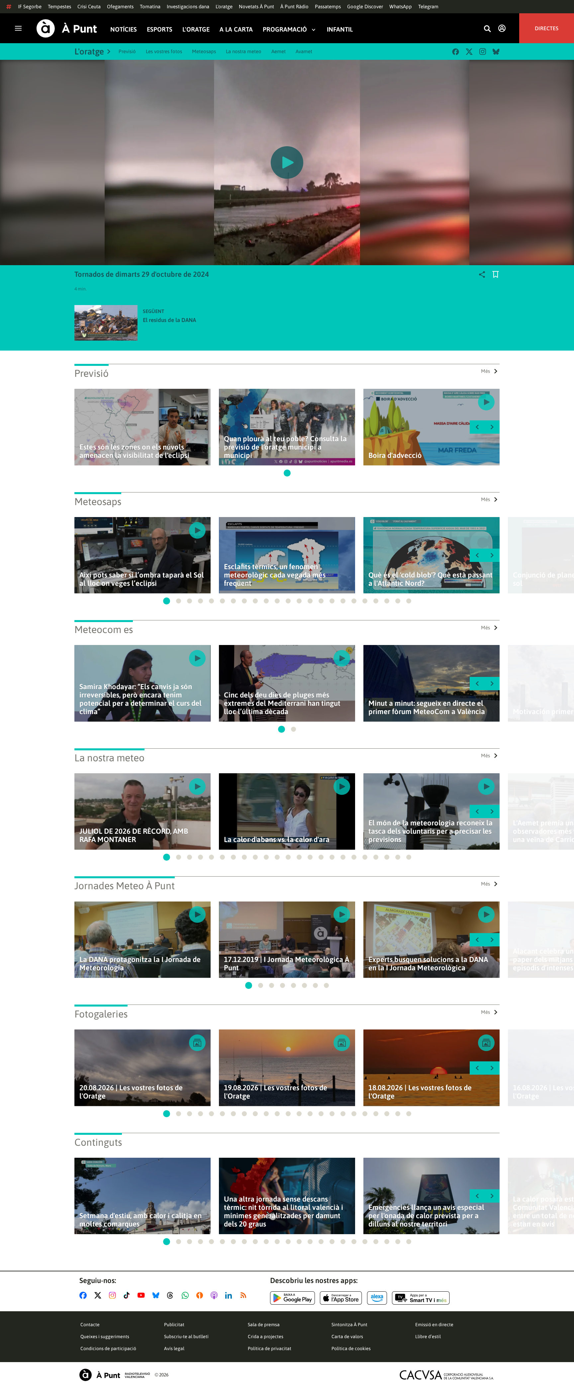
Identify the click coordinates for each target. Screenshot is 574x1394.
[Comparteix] (482, 274)
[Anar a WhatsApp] (186, 1295)
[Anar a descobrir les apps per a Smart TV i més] (421, 1298)
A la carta (236, 29)
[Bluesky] (496, 52)
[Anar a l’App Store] (341, 1298)
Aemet (278, 51)
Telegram (428, 6)
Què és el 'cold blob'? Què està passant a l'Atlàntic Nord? (430, 579)
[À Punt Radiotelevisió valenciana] (114, 1375)
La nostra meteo (243, 51)
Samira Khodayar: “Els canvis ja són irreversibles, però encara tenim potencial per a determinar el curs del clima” (140, 699)
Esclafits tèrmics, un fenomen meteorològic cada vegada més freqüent (275, 575)
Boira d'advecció (395, 455)
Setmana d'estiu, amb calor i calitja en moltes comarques (140, 1220)
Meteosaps (204, 51)
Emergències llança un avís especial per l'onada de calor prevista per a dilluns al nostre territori (426, 1215)
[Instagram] (482, 51)
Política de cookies (351, 1348)
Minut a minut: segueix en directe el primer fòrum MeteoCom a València (426, 707)
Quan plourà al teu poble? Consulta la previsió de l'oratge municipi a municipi (285, 447)
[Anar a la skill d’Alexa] (377, 1298)
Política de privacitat (269, 1348)
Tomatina (150, 6)
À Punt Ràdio (294, 6)
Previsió (127, 51)
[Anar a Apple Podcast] (215, 1295)
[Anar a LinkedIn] (230, 1295)
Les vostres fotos (164, 51)
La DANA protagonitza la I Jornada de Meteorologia (140, 963)
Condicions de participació (108, 1348)
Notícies (123, 29)
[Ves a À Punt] (67, 28)
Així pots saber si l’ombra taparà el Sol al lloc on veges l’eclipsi (141, 579)
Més (485, 371)
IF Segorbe (30, 6)
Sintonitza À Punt (349, 1324)
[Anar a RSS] (244, 1295)
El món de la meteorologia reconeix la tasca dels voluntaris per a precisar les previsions (430, 831)
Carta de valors (347, 1336)
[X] (469, 52)
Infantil (340, 29)
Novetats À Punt (256, 6)
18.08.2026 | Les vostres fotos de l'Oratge (420, 1092)
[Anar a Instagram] (114, 1295)
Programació (285, 29)
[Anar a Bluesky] (157, 1295)
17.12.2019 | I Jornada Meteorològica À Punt (286, 963)
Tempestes (59, 6)
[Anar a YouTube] (142, 1295)
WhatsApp (400, 6)
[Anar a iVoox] (201, 1295)
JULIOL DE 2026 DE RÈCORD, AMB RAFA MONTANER (133, 835)
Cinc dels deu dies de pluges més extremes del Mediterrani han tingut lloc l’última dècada (282, 703)
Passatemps (328, 6)
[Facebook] (455, 51)
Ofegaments (120, 6)
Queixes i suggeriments (104, 1336)
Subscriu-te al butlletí (186, 1336)
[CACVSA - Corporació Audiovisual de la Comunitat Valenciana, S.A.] (447, 1375)
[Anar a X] (99, 1295)
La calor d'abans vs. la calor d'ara (277, 839)
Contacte (90, 1324)
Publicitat (174, 1324)
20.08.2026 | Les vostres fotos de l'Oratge (131, 1092)
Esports (159, 29)
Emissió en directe (434, 1324)
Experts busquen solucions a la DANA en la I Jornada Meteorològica (428, 963)
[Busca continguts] (487, 29)
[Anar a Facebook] (84, 1295)
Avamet (304, 51)
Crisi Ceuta (89, 6)
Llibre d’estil (428, 1336)
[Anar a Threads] (172, 1295)
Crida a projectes (265, 1336)
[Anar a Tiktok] (128, 1295)
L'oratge (224, 6)
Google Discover (365, 6)
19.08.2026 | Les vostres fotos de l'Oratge (275, 1092)
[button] (287, 473)
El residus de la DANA (169, 320)
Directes (546, 28)
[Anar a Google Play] (292, 1298)
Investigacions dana (188, 6)
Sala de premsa (264, 1324)
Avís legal (174, 1348)
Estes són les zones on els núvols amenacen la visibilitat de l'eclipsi (134, 451)
